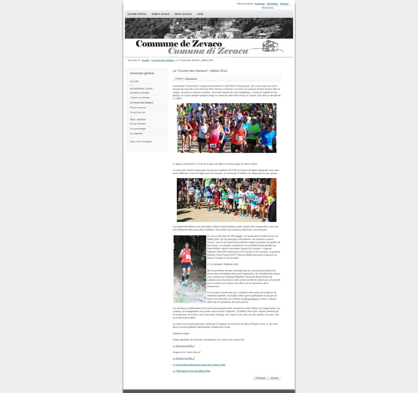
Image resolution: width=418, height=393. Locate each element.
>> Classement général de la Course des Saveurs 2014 (199, 365)
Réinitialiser (272, 3)
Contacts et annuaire (140, 97)
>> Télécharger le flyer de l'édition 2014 (191, 371)
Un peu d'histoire (138, 123)
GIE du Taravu (250, 299)
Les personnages (138, 128)
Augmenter (260, 3)
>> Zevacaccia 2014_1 (183, 346)
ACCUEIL (134, 81)
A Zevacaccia (191, 79)
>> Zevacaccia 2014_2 (183, 358)
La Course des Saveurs (163, 60)
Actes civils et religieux (141, 141)
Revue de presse (138, 107)
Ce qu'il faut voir (137, 112)
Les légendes (136, 133)
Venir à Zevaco (160, 14)
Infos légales (183, 14)
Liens (200, 14)
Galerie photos (136, 14)
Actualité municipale (139, 92)
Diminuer (284, 3)
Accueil (145, 60)
